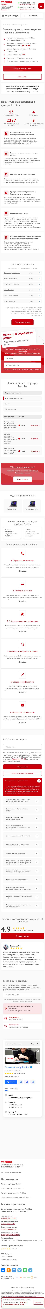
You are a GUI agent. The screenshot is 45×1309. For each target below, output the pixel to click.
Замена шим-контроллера (11, 284)
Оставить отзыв (22, 936)
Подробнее (22, 571)
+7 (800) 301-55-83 (27, 3)
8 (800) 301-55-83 (8, 1224)
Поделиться (3, 1270)
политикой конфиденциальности (31, 369)
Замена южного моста (10, 278)
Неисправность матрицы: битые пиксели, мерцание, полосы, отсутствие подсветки (10, 425)
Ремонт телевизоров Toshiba (12, 1188)
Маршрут (12, 1082)
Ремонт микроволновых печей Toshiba (16, 1197)
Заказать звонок (22, 479)
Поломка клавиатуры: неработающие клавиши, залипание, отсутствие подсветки (10, 438)
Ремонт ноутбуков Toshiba (11, 1184)
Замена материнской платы (12, 273)
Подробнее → (35, 425)
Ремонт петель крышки (11, 295)
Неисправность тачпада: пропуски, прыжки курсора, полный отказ (10, 451)
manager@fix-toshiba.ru (10, 1235)
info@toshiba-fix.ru (8, 1229)
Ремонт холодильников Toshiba (13, 1193)
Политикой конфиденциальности (22, 1001)
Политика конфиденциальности (22, 1287)
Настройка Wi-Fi (9, 290)
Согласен (38, 1303)
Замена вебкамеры (9, 301)
